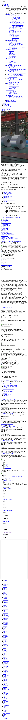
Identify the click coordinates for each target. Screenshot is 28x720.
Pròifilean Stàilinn (7, 193)
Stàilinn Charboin (7, 192)
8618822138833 (7, 488)
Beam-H (5, 390)
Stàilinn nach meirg (7, 196)
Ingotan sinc (6, 197)
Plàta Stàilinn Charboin (8, 389)
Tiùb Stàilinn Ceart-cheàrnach (10, 385)
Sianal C (5, 393)
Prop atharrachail (7, 394)
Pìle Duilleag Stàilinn (8, 391)
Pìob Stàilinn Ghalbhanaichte (10, 386)
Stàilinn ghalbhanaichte (8, 198)
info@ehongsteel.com (8, 480)
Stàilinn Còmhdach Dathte (9, 200)
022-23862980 (15, 476)
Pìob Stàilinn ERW (7, 383)
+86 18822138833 (7, 499)
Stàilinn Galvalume (7, 194)
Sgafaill (5, 201)
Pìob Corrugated (7, 387)
